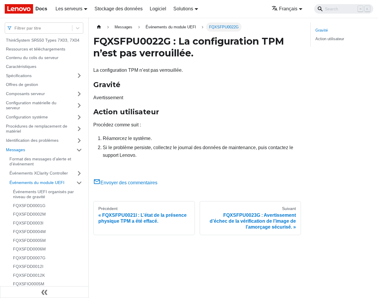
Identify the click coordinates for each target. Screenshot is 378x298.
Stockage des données (118, 8)
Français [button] (288, 8)
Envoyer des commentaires (128, 182)
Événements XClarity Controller (38, 173)
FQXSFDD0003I (28, 223)
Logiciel (158, 8)
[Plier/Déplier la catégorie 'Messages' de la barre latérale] (79, 150)
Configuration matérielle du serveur (31, 105)
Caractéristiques (21, 66)
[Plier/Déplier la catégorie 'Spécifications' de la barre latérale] (79, 75)
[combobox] (15, 28)
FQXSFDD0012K (29, 275)
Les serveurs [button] (69, 8)
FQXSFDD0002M (29, 214)
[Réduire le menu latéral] (44, 292)
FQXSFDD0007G (29, 257)
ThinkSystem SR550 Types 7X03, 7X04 (42, 40)
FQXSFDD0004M (29, 231)
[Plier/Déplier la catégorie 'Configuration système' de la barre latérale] (79, 117)
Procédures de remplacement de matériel (36, 129)
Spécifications (19, 75)
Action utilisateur (329, 39)
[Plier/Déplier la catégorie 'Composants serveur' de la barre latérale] (79, 94)
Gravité (321, 30)
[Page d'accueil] (99, 27)
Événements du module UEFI (36, 182)
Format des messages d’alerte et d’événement (40, 162)
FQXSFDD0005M (29, 240)
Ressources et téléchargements (35, 49)
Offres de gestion (22, 84)
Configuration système (27, 117)
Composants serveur (25, 93)
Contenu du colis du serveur (32, 57)
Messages (15, 149)
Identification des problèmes (32, 140)
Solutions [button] (183, 8)
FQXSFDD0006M (29, 249)
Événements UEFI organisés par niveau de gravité (43, 194)
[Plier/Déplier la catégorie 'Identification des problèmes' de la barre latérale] (79, 140)
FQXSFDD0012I (28, 266)
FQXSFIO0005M (28, 283)
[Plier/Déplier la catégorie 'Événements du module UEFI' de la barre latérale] (79, 183)
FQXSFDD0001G (29, 205)
